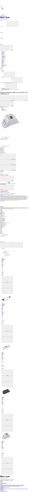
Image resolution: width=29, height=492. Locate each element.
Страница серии (2, 241)
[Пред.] (5, 245)
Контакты (5, 16)
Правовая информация (3, 490)
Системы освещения (3, 60)
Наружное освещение (3, 62)
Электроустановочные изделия (10, 486)
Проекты (8, 487)
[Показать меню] (9, 74)
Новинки (3, 70)
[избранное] (7, 291)
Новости (3, 8)
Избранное (12, 100)
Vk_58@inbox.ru (11, 479)
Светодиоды (3, 66)
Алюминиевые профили (3, 56)
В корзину (7, 375)
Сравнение (26, 100)
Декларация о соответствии (3, 194)
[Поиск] (12, 24)
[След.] (17, 245)
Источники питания (3, 53)
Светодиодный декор (4, 486)
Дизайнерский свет (10, 485)
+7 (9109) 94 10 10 (7, 479)
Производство (3, 487)
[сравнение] (7, 285)
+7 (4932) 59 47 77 (2, 479)
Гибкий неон (3, 63)
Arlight (5, 483)
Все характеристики (13, 164)
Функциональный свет (5, 485)
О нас (1, 487)
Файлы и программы (13, 170)
